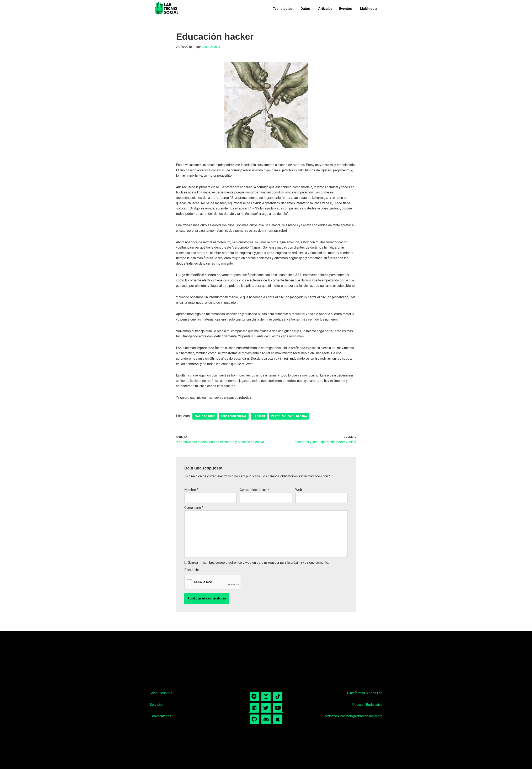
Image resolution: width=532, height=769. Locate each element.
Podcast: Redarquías (367, 705)
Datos (305, 8)
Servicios (156, 704)
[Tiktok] (278, 696)
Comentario (193, 508)
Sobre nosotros (161, 693)
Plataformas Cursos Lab (364, 693)
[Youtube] (278, 707)
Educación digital (233, 416)
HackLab (259, 416)
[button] (283, 9)
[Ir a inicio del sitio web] (166, 8)
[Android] (266, 719)
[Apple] (278, 719)
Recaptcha (192, 570)
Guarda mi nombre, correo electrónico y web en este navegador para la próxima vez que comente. (258, 563)
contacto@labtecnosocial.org (361, 716)
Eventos (345, 8)
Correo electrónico (254, 490)
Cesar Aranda (211, 47)
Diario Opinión (205, 416)
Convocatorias (160, 716)
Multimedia (368, 8)
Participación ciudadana (289, 416)
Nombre (191, 490)
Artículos (325, 8)
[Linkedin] (254, 707)
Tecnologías (282, 8)
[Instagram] (266, 696)
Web (298, 490)
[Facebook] (254, 696)
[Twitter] (266, 707)
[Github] (254, 719)
